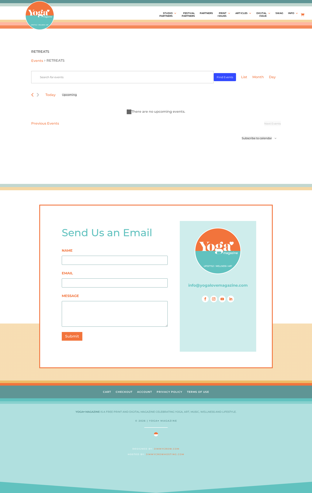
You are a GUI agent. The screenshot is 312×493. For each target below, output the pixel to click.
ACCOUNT (144, 391)
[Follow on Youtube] (222, 299)
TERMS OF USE (198, 391)
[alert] (156, 112)
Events (37, 61)
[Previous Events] (32, 95)
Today (50, 95)
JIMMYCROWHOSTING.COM (165, 454)
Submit (72, 336)
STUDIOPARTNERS (166, 14)
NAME (67, 251)
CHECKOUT (124, 391)
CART (107, 391)
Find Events (225, 77)
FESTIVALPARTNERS (188, 14)
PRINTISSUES (222, 14)
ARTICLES (241, 13)
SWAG (279, 13)
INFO (291, 13)
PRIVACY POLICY (169, 391)
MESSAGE (70, 296)
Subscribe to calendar (257, 138)
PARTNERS (206, 13)
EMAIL (67, 273)
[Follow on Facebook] (205, 299)
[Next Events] (38, 95)
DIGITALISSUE (261, 14)
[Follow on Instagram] (213, 299)
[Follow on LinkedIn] (230, 299)
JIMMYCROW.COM (167, 448)
